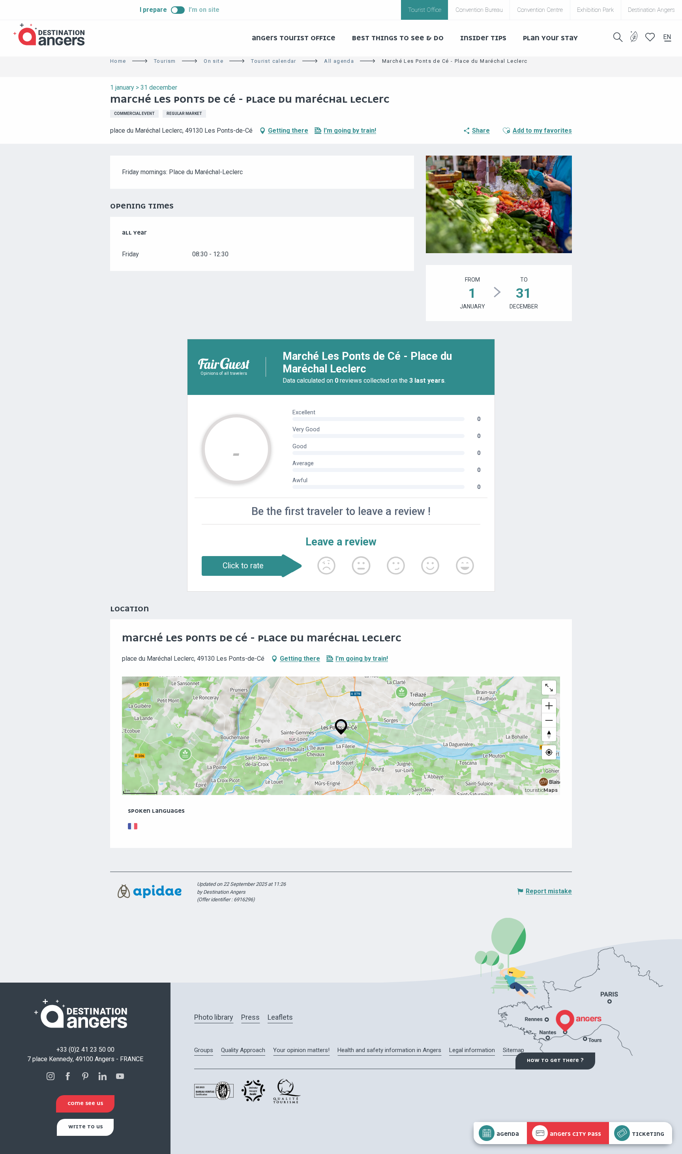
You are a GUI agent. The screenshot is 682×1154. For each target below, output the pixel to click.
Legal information (472, 1050)
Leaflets (280, 1017)
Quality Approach (243, 1050)
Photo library (213, 1017)
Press (250, 1017)
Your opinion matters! (301, 1050)
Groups (203, 1050)
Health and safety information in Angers (389, 1050)
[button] (618, 37)
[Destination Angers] (52, 34)
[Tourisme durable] (634, 41)
